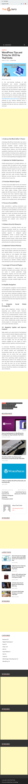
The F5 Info (13, 60)
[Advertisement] (14, 29)
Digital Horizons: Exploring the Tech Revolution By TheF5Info (18, 567)
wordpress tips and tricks (8, 405)
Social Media (6, 651)
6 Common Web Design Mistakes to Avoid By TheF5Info (18, 593)
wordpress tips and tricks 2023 (9, 407)
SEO (4, 649)
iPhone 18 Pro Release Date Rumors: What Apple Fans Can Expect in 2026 (19, 576)
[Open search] (24, 45)
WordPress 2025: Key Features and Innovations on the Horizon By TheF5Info (13, 457)
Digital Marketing (7, 642)
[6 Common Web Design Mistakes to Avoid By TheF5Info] (6, 591)
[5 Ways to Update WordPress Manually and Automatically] (14, 471)
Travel (4, 656)
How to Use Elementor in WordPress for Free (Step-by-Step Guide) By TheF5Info (13, 434)
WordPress (4, 50)
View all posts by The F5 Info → (17, 509)
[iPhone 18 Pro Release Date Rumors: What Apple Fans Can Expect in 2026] (6, 574)
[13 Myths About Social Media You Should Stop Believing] (6, 583)
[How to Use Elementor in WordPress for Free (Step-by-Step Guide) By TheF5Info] (14, 424)
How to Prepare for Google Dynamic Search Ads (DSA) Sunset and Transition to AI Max (19, 558)
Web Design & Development (10, 659)
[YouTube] (25, 4)
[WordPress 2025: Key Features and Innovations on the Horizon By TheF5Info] (14, 448)
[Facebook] (21, 4)
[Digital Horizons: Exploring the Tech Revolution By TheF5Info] (6, 566)
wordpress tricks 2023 (7, 408)
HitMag (16, 782)
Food (4, 644)
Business (5, 639)
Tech (4, 654)
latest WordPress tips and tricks (14, 403)
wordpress (5, 404)
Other (4, 646)
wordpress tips (12, 404)
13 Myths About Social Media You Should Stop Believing (18, 584)
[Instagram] (23, 4)
